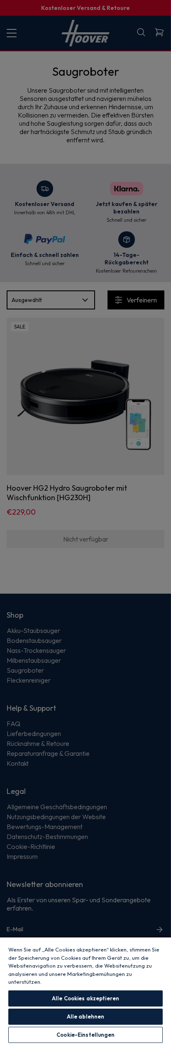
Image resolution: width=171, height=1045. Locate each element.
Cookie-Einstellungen (85, 1034)
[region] (85, 991)
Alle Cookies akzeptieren (85, 998)
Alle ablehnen (86, 1016)
